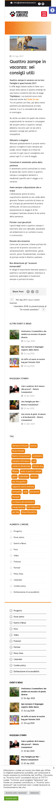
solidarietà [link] (37, 456)
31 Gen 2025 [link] (29, 424)
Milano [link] (15, 471)
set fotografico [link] (19, 482)
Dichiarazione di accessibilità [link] (26, 592)
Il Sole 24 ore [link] (32, 99)
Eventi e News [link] (20, 543)
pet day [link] (15, 512)
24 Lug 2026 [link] (29, 353)
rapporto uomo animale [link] (23, 487)
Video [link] (16, 555)
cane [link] (25, 492)
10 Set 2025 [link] (29, 396)
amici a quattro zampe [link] (31, 471)
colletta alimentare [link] (21, 466)
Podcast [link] (17, 562)
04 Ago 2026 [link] (29, 341)
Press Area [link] (18, 574)
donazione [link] (34, 492)
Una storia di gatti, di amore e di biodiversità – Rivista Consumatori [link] (33, 417)
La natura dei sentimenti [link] (23, 502)
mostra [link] (34, 476)
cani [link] (34, 461)
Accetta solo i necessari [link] (16, 793)
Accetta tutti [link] (11, 798)
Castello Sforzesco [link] (21, 461)
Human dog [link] (38, 466)
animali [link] (33, 446)
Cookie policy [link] (20, 586)
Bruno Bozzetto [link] (29, 512)
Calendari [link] (18, 580)
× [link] (54, 768)
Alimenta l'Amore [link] (20, 446)
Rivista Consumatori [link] (21, 456)
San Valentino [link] (33, 507)
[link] (52, 10)
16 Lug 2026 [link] (29, 366)
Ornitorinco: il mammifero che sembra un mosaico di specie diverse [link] (33, 334)
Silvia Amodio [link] (18, 451)
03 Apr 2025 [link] (29, 408)
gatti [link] (14, 476)
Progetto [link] (18, 531)
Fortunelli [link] (16, 492)
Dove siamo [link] (19, 537)
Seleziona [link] (34, 793)
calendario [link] (24, 476)
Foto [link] (16, 549)
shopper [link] (16, 497)
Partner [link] (17, 568)
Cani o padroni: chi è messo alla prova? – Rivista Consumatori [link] (33, 389)
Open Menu (44, 14)
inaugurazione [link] (18, 507)
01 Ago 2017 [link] (18, 56)
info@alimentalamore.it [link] (25, 3)
